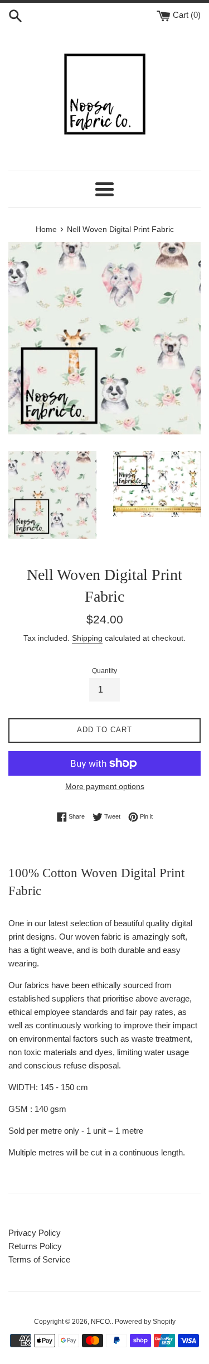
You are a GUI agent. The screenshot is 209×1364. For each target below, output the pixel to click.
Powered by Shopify (145, 1322)
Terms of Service (39, 1259)
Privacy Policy (34, 1232)
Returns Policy (35, 1246)
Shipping (87, 637)
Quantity (104, 671)
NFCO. (101, 1322)
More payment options (104, 786)
